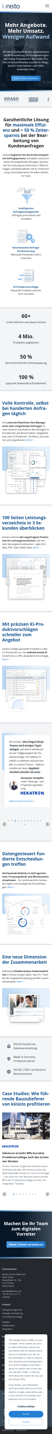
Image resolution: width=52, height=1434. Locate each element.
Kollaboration (8, 1325)
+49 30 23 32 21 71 (11, 1294)
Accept (26, 1414)
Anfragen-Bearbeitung (12, 1313)
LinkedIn (6, 1297)
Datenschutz (8, 1430)
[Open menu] (47, 5)
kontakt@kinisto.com (12, 1291)
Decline (26, 1421)
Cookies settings (26, 1406)
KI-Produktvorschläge (12, 1316)
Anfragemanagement (12, 1309)
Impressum (21, 1430)
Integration (7, 1329)
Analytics (6, 1322)
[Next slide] (47, 824)
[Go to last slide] (4, 1194)
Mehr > (30, 440)
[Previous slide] (4, 824)
